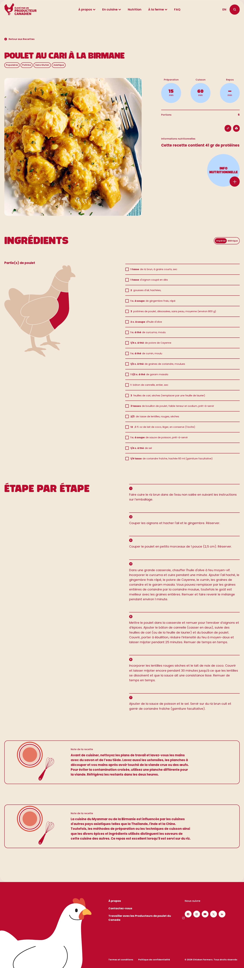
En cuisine (110, 9)
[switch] (227, 241)
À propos (85, 9)
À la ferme (156, 9)
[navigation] (235, 9)
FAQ (177, 9)
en (224, 9)
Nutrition (134, 9)
